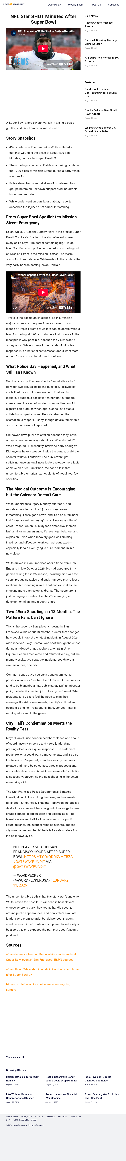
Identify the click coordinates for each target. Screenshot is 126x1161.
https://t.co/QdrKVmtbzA (48, 857)
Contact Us (50, 1116)
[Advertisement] (43, 95)
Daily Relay (54, 4)
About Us (96, 4)
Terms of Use (75, 1116)
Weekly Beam (75, 4)
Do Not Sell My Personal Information (21, 1120)
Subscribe (113, 4)
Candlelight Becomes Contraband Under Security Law (101, 93)
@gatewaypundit (29, 866)
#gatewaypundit (29, 862)
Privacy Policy (26, 1116)
